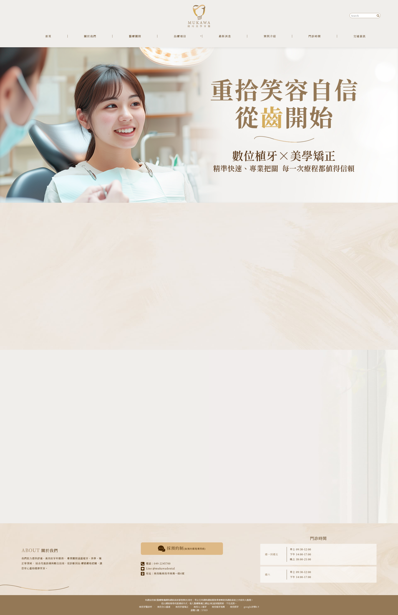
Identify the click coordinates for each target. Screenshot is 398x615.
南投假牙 (234, 606)
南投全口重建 (163, 606)
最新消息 (225, 36)
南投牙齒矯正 (181, 606)
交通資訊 (359, 36)
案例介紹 (270, 36)
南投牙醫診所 (145, 606)
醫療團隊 (135, 36)
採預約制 (186, 548)
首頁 (48, 36)
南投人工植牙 (200, 606)
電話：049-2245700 (158, 563)
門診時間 (314, 36)
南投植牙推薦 (218, 606)
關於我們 (90, 36)
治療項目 (180, 36)
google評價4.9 (251, 606)
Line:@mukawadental (160, 568)
